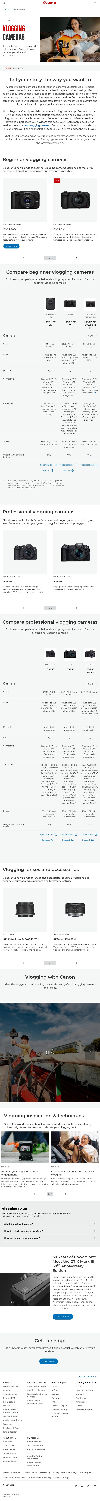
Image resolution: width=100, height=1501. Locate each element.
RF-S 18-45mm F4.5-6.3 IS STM (21, 939)
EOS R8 (57, 581)
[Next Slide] (96, 336)
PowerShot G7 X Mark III (90, 325)
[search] (4, 3)
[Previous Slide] (84, 336)
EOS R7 (7, 581)
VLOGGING (7, 20)
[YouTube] (95, 1486)
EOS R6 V (58, 229)
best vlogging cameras (37, 125)
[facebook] (76, 1486)
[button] (24, 258)
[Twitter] (88, 1486)
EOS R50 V (9, 229)
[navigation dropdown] (95, 3)
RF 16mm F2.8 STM (64, 939)
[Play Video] (50, 1052)
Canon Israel (9, 1485)
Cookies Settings (61, 1477)
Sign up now (11, 246)
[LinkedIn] (82, 1486)
